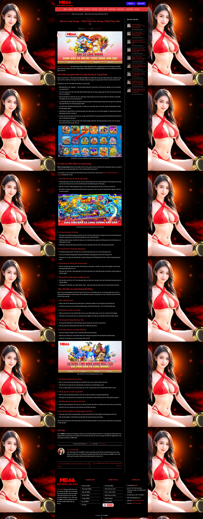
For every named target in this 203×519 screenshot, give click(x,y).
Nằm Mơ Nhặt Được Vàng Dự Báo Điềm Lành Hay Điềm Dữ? (138, 66)
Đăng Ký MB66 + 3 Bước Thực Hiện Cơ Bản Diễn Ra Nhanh (138, 26)
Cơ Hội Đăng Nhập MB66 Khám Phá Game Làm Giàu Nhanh (138, 34)
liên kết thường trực (102, 443)
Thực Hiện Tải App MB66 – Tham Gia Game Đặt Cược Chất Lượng (138, 58)
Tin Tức (137, 9)
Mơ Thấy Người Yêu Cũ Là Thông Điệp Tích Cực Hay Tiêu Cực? (138, 74)
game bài (87, 9)
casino (70, 9)
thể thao (94, 9)
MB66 (65, 9)
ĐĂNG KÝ (131, 3)
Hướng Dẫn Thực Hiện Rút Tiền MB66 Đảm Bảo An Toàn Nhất (138, 50)
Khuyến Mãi (129, 9)
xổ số (105, 9)
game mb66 (112, 9)
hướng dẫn (120, 9)
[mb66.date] (65, 3)
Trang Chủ (60, 14)
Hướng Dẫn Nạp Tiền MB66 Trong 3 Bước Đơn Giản (138, 42)
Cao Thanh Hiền (97, 28)
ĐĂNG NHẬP (141, 3)
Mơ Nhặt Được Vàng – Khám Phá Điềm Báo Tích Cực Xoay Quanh (138, 82)
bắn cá (81, 9)
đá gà (100, 9)
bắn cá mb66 (67, 14)
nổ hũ (75, 9)
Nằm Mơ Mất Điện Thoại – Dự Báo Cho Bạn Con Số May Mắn (138, 91)
